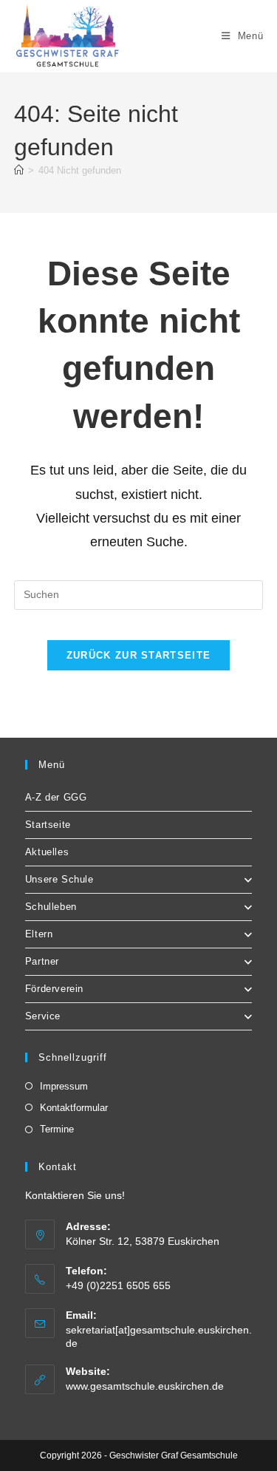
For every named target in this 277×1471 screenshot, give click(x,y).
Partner (42, 961)
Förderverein (54, 988)
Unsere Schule (59, 879)
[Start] (19, 170)
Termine (57, 1129)
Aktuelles (47, 851)
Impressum (64, 1086)
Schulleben (51, 906)
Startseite (48, 824)
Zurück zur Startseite (138, 655)
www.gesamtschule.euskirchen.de (145, 1386)
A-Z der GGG (56, 797)
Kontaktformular (74, 1107)
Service (43, 1016)
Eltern (39, 934)
